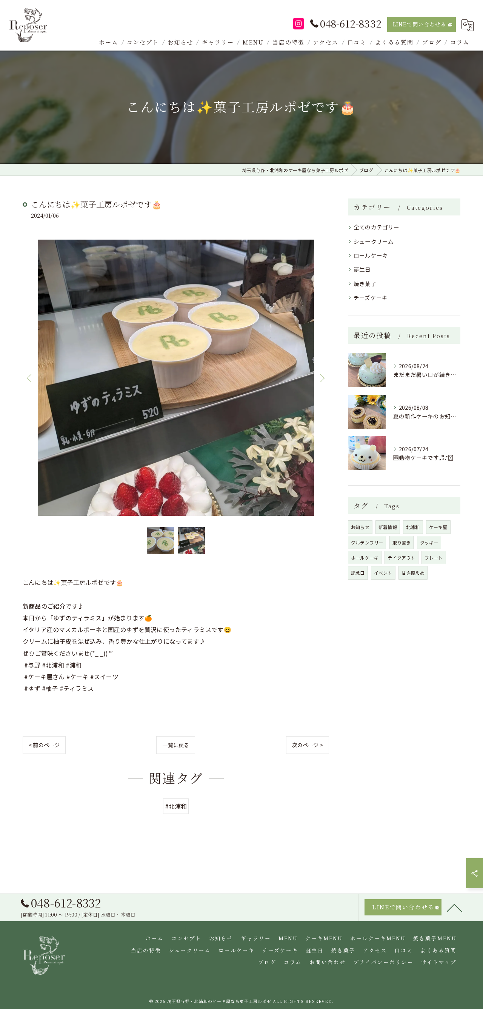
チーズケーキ (371, 297)
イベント (383, 572)
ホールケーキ (364, 557)
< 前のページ (44, 745)
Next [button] (321, 377)
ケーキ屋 (438, 527)
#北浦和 (176, 806)
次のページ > (307, 745)
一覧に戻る (175, 745)
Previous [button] (30, 377)
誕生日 (362, 269)
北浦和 (413, 527)
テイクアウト (401, 557)
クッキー (429, 542)
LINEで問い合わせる (419, 24)
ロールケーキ (371, 255)
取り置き (401, 542)
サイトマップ (439, 962)
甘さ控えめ (413, 572)
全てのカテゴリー (377, 227)
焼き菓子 (365, 284)
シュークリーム (374, 241)
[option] (176, 378)
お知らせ (360, 527)
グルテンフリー (367, 542)
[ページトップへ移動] (454, 907)
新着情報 (387, 527)
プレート (434, 557)
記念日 (358, 572)
